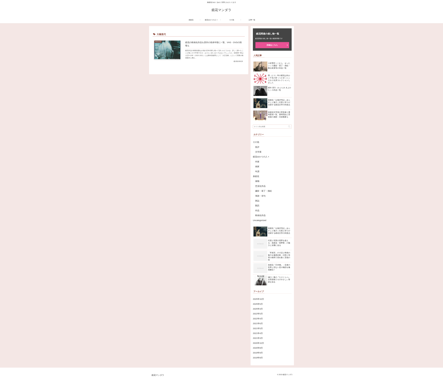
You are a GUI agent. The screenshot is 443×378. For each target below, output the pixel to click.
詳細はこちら (272, 45)
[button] (289, 126)
